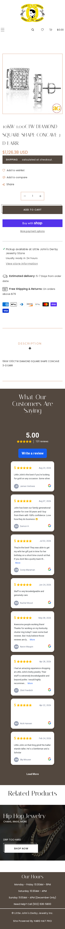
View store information (22, 264)
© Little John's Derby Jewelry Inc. (32, 913)
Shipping (12, 159)
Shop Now (21, 848)
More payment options (32, 231)
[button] (2, 29)
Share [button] (10, 184)
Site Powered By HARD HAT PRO (32, 921)
